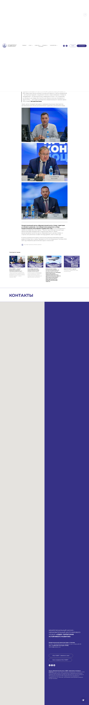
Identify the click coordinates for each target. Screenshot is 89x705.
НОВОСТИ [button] (37, 45)
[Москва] (67, 46)
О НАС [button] (30, 45)
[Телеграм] (64, 46)
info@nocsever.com (56, 647)
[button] (82, 46)
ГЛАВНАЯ (24, 45)
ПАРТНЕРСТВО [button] (53, 45)
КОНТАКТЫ (41, 46)
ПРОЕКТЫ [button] (45, 45)
